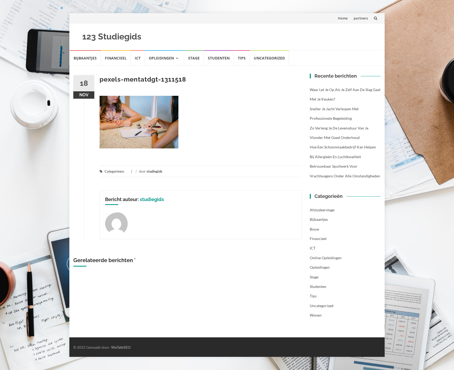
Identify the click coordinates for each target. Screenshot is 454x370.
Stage (194, 58)
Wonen (316, 315)
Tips (242, 58)
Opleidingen (161, 58)
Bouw (314, 229)
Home (343, 18)
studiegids (154, 171)
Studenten (219, 58)
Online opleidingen (326, 258)
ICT (138, 58)
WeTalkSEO (121, 347)
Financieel (116, 58)
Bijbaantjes (85, 58)
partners (361, 18)
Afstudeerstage (322, 210)
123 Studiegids (111, 36)
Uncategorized (269, 58)
